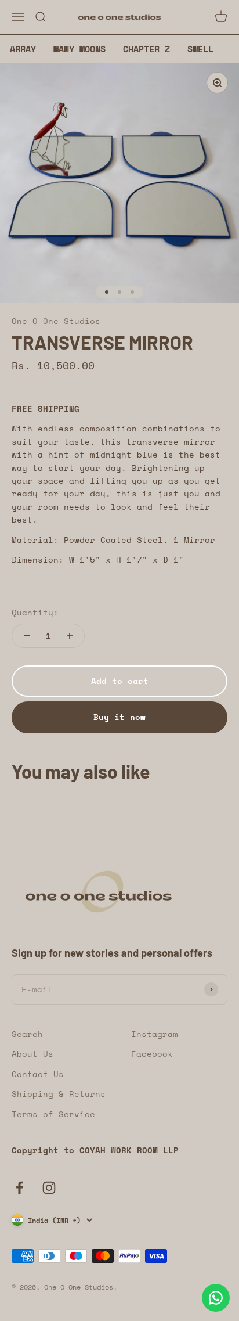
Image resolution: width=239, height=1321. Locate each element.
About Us (32, 1054)
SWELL (200, 48)
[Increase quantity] (69, 635)
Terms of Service (53, 1114)
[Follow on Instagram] (49, 1188)
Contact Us (38, 1074)
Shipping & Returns (59, 1094)
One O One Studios (56, 321)
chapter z (146, 48)
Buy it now (119, 717)
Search (27, 1034)
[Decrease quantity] (26, 635)
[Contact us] (216, 1298)
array (23, 48)
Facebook (152, 1054)
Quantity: (35, 612)
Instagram (154, 1034)
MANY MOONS (79, 48)
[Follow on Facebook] (19, 1188)
